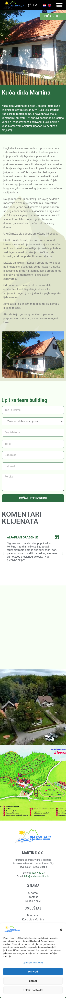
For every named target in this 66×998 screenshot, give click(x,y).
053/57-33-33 (37, 872)
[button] (61, 929)
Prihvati (33, 971)
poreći (33, 980)
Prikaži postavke (33, 990)
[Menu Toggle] (59, 5)
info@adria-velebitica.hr (36, 876)
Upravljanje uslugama (33, 962)
